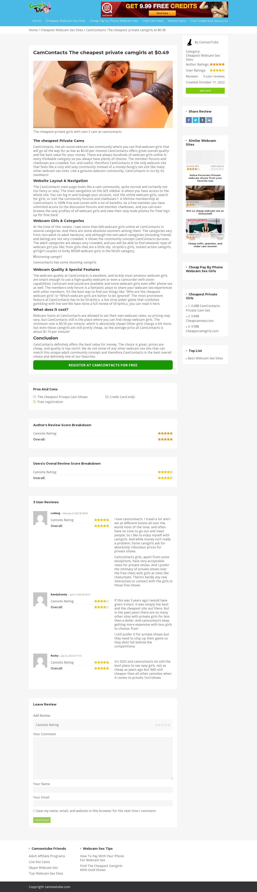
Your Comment (44, 734)
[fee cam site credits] (164, 9)
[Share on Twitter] (196, 120)
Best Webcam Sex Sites (205, 358)
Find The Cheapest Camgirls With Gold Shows (101, 868)
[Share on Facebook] (189, 120)
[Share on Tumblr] (202, 120)
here (156, 304)
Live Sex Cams (39, 862)
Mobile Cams (176, 21)
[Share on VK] (209, 120)
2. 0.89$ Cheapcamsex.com (200, 318)
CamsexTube (209, 42)
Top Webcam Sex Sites (46, 873)
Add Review (41, 716)
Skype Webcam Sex (43, 868)
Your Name (41, 784)
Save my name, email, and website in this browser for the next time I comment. (96, 811)
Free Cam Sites (153, 21)
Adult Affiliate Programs (47, 856)
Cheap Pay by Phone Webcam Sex (114, 21)
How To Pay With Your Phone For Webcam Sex (102, 858)
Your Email (41, 797)
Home (33, 30)
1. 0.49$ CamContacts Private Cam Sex (203, 308)
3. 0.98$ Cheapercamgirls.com (202, 328)
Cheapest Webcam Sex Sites (62, 30)
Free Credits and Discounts (209, 21)
